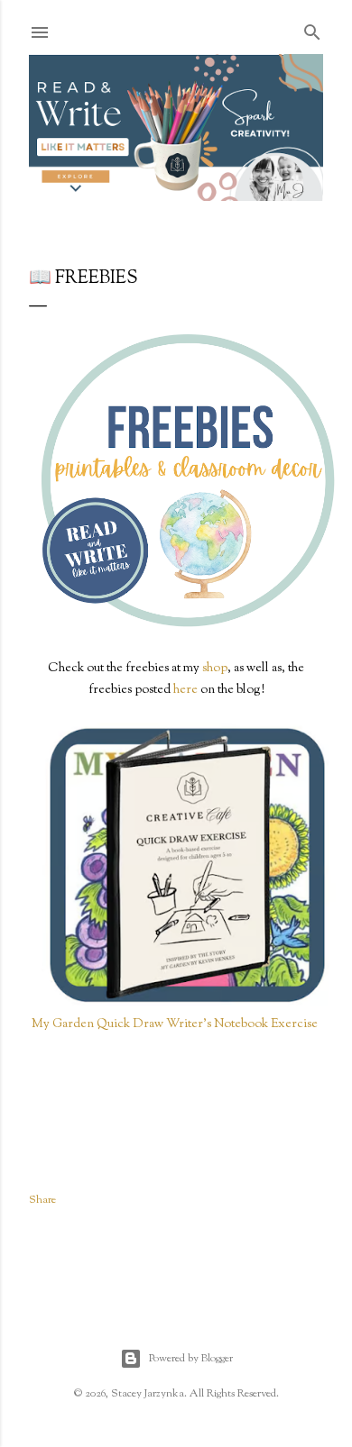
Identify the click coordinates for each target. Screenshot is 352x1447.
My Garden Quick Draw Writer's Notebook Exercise (176, 1024)
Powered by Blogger (191, 1359)
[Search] (312, 30)
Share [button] (42, 1200)
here (185, 690)
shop (214, 669)
